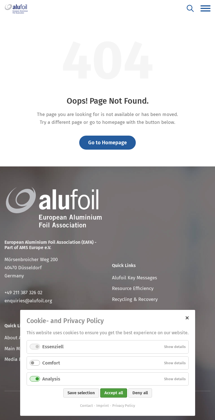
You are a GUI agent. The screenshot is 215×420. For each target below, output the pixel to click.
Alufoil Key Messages (134, 278)
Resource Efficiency (132, 288)
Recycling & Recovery (135, 299)
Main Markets (18, 349)
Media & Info (18, 359)
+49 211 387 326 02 (23, 293)
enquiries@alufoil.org (28, 301)
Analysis (51, 379)
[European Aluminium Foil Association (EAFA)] (16, 8)
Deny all (140, 392)
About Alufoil (18, 338)
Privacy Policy (123, 405)
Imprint (102, 405)
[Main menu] (205, 8)
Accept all (113, 392)
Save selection (81, 392)
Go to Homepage (107, 143)
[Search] (190, 8)
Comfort (51, 363)
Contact (86, 405)
